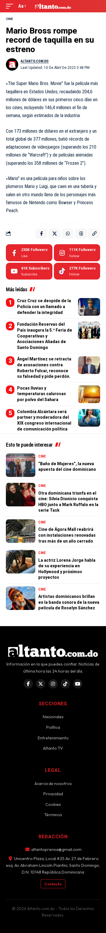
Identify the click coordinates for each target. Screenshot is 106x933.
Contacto (53, 884)
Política (53, 727)
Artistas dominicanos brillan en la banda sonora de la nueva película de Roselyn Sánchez (68, 602)
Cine (9, 19)
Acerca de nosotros (53, 783)
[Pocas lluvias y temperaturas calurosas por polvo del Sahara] (89, 394)
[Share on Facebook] (41, 234)
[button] (11, 6)
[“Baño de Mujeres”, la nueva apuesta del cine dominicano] (20, 465)
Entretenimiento (53, 738)
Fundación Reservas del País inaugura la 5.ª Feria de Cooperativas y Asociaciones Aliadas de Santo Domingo (44, 336)
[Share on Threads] (81, 234)
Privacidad (53, 793)
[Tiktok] (77, 271)
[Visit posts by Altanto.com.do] (12, 64)
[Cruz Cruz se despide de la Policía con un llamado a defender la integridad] (89, 307)
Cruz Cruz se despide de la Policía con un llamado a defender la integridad (44, 306)
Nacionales (53, 716)
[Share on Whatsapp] (68, 234)
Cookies (53, 804)
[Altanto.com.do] (53, 6)
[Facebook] (29, 252)
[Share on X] (54, 234)
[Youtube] (29, 271)
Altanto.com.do (35, 61)
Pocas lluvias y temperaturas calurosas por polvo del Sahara (41, 394)
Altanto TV (53, 748)
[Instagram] (77, 252)
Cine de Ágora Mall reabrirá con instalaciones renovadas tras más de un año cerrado (67, 535)
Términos (53, 814)
